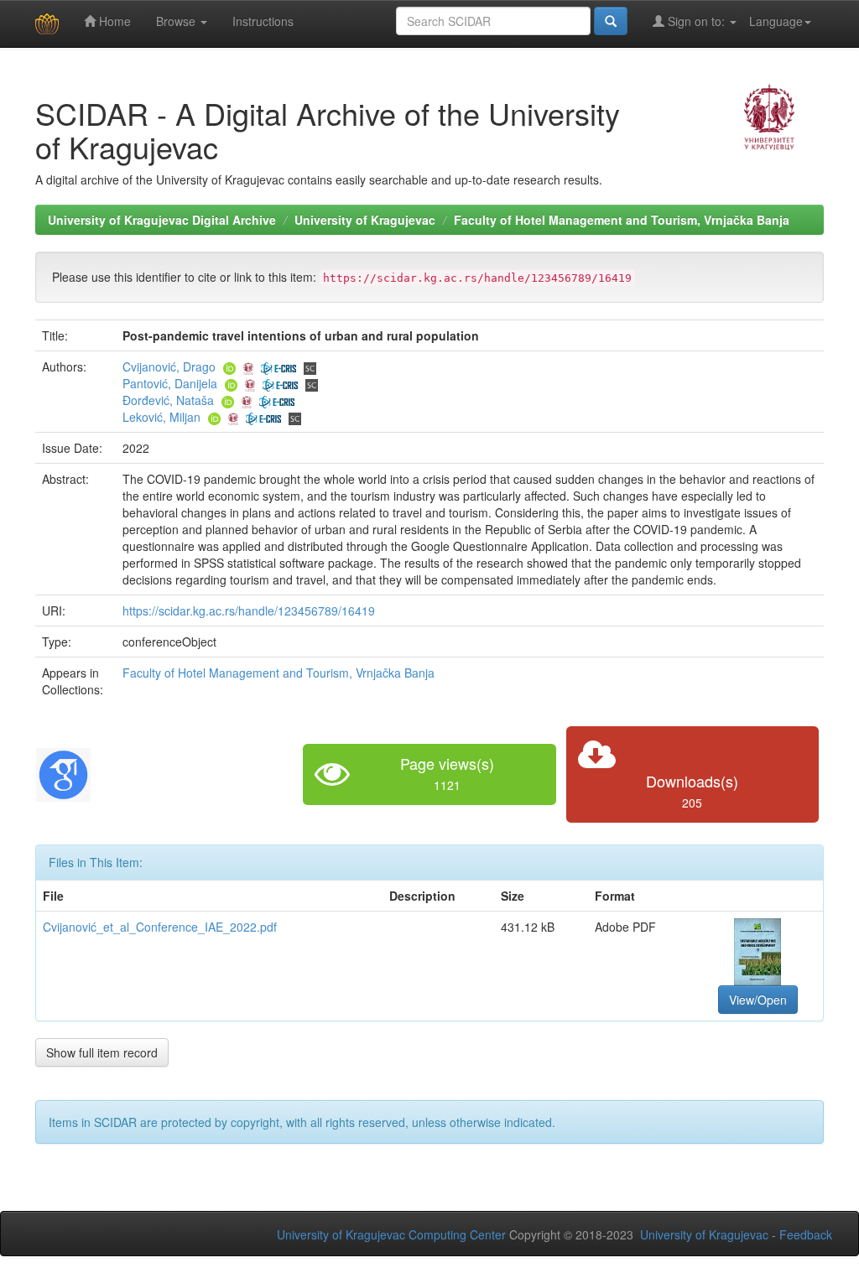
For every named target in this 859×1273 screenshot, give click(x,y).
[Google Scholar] (63, 772)
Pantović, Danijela (169, 383)
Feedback (805, 1234)
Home (113, 21)
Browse (177, 21)
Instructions (263, 21)
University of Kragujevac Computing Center (391, 1234)
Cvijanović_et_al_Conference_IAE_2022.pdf (160, 926)
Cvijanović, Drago (169, 366)
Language (776, 21)
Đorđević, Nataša (168, 400)
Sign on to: (696, 21)
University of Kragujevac (364, 219)
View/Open (758, 999)
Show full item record (102, 1052)
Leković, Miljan (161, 416)
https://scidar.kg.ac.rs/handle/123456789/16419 (248, 610)
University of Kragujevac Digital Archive (162, 219)
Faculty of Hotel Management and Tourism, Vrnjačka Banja (621, 219)
